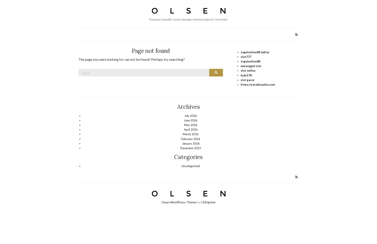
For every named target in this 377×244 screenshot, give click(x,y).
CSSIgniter (208, 202)
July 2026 (190, 116)
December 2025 (190, 148)
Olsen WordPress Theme (178, 202)
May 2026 (190, 125)
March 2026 (191, 134)
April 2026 (191, 129)
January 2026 (191, 143)
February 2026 (190, 139)
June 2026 (190, 120)
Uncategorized (191, 166)
